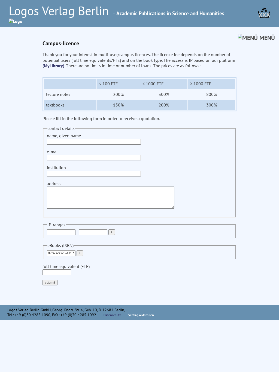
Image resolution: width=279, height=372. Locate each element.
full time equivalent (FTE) (66, 266)
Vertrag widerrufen (141, 315)
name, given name (64, 135)
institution (56, 167)
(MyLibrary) (53, 65)
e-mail (53, 151)
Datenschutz (112, 315)
